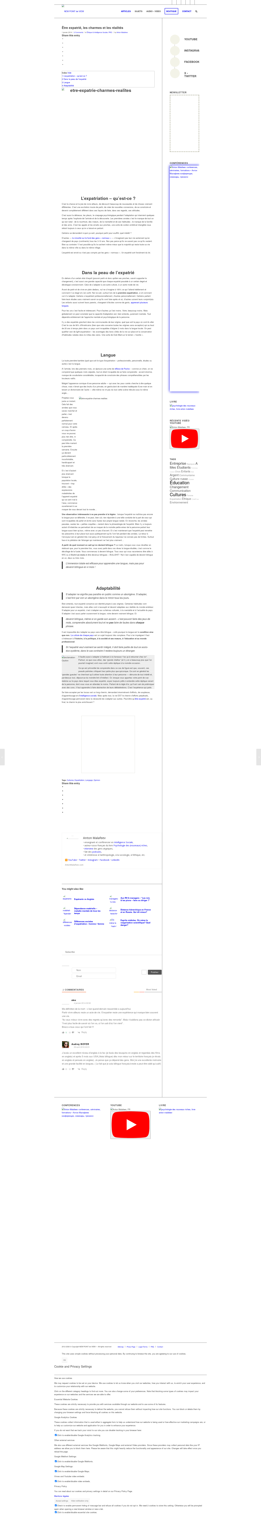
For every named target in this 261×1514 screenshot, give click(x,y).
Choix (177, 471)
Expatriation (79, 780)
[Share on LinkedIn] (65, 56)
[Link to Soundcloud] (179, 2)
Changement (179, 486)
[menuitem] (126, 11)
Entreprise (178, 463)
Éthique (186, 499)
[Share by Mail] (65, 64)
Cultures (70, 780)
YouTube (72, 859)
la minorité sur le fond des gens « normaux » (91, 237)
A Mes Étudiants (184, 465)
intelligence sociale (88, 695)
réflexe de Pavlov (122, 368)
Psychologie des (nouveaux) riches (130, 845)
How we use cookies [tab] (63, 1378)
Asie (192, 472)
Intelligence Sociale (123, 842)
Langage (89, 780)
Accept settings (62, 1500)
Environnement (179, 502)
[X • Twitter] (175, 73)
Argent (174, 475)
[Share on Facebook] (65, 38)
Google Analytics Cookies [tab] (65, 1417)
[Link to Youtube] (183, 2)
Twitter (82, 859)
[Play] (184, 439)
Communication (180, 490)
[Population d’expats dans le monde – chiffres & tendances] (2, 757)
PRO (110, 32)
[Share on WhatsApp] (65, 47)
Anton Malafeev (122, 32)
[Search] (196, 11)
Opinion (97, 780)
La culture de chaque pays (82, 635)
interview (88, 848)
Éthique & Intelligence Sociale (97, 32)
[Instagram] (175, 51)
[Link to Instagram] (188, 2)
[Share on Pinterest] (65, 51)
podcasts (96, 851)
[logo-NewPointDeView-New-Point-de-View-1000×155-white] (73, 11)
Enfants (185, 471)
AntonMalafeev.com (74, 864)
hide (69, 72)
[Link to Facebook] (174, 2)
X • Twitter (190, 74)
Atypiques (191, 464)
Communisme (187, 475)
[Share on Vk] (65, 60)
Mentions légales (61, 1496)
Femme (190, 495)
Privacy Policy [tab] (60, 1486)
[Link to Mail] (192, 2)
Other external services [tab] (64, 1440)
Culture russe (179, 478)
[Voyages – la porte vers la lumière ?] (258, 757)
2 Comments (78, 32)
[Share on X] (65, 43)
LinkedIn (115, 859)
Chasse (191, 479)
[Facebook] (175, 62)
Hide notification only (79, 1500)
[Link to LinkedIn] (170, 2)
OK (64, 1360)
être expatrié (140, 698)
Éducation (179, 482)
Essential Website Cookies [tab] (66, 1399)
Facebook (104, 859)
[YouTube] (175, 39)
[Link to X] (197, 2)
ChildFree (195, 499)
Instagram (93, 859)
